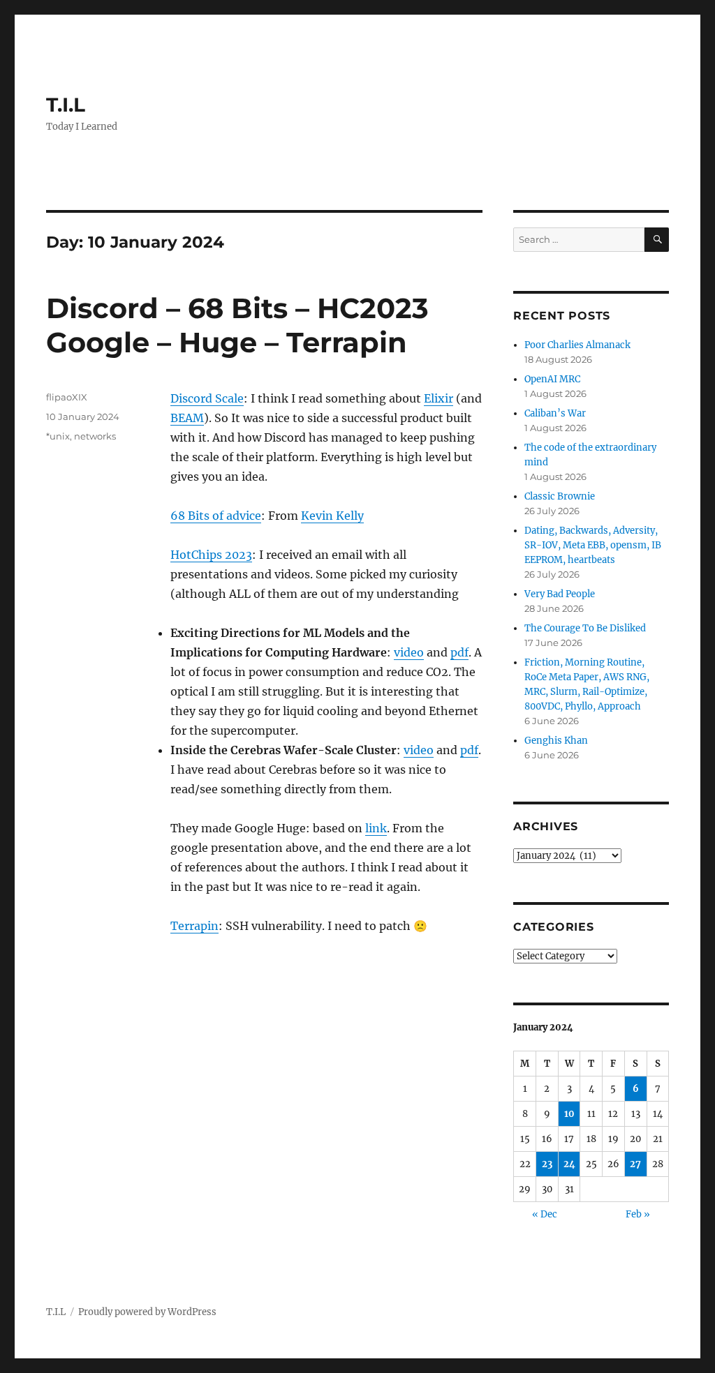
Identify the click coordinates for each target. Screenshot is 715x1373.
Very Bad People (559, 594)
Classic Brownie (559, 496)
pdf (459, 652)
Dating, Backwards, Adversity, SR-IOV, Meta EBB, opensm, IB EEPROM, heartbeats (592, 545)
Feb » (638, 1214)
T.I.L (65, 105)
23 (547, 1164)
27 (635, 1164)
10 (569, 1114)
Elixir (438, 398)
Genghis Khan (556, 740)
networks (95, 436)
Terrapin (194, 926)
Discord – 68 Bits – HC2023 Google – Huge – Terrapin (237, 325)
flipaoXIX (66, 397)
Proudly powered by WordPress (147, 1312)
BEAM (187, 418)
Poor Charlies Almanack (577, 345)
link (376, 828)
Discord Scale (207, 398)
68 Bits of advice (215, 516)
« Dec (544, 1214)
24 (569, 1164)
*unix (58, 436)
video (409, 652)
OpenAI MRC (552, 379)
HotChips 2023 (211, 555)
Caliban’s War (555, 413)
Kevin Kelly (332, 516)
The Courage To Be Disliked (585, 628)
